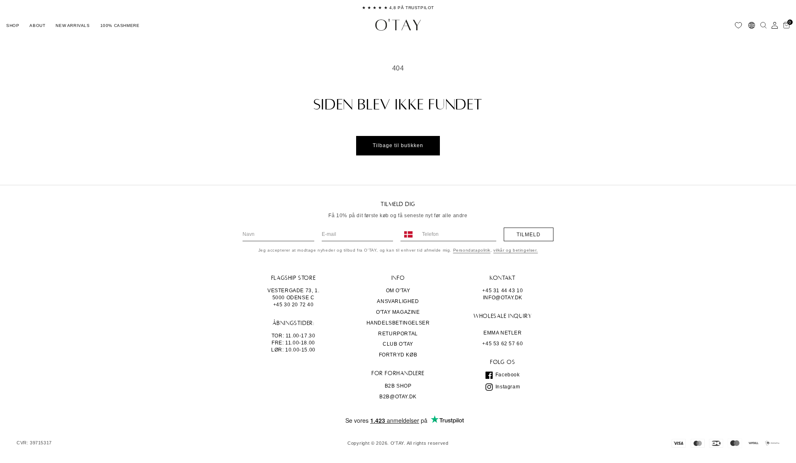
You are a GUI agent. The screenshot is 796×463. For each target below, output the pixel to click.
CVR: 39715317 (34, 443)
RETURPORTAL (398, 334)
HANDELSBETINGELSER (398, 323)
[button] (12, 25)
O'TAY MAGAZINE (398, 312)
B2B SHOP (398, 386)
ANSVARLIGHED (398, 301)
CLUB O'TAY (398, 344)
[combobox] (408, 234)
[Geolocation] (751, 25)
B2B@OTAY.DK (398, 397)
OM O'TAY (398, 290)
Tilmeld (529, 235)
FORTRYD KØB (398, 355)
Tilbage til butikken (398, 145)
